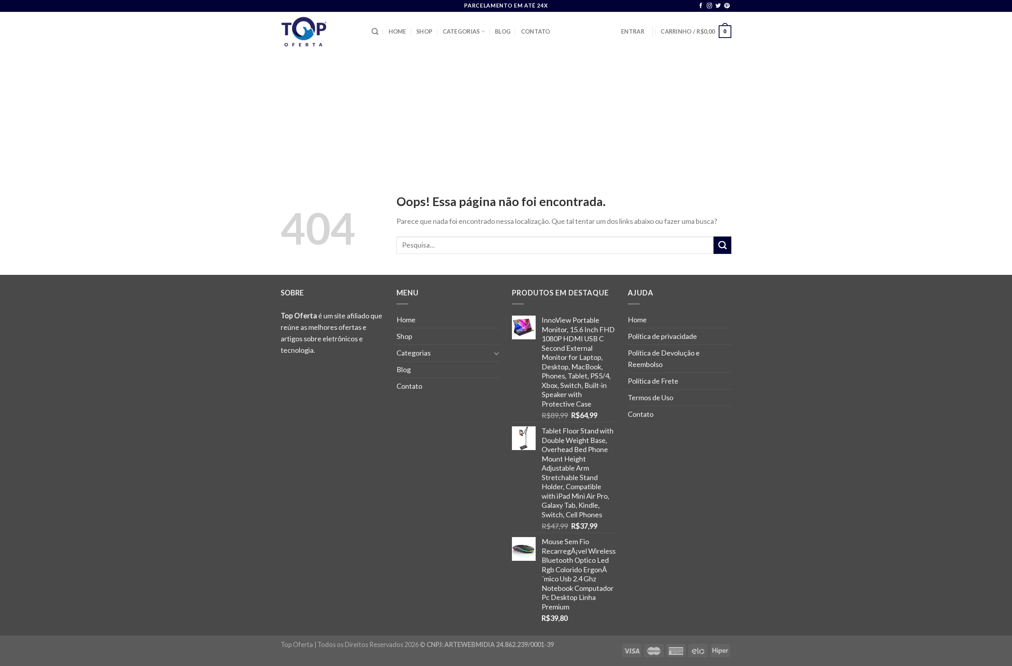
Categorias (461, 31)
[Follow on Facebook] (701, 6)
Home (397, 31)
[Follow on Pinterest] (727, 6)
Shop (424, 31)
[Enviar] (722, 245)
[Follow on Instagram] (709, 6)
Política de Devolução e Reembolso (664, 358)
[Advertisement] (506, 110)
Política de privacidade (662, 336)
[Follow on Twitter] (718, 6)
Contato (535, 31)
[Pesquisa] (375, 32)
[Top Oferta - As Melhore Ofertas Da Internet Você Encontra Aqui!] (320, 31)
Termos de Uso (650, 397)
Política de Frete (653, 381)
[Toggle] (496, 353)
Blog (503, 31)
